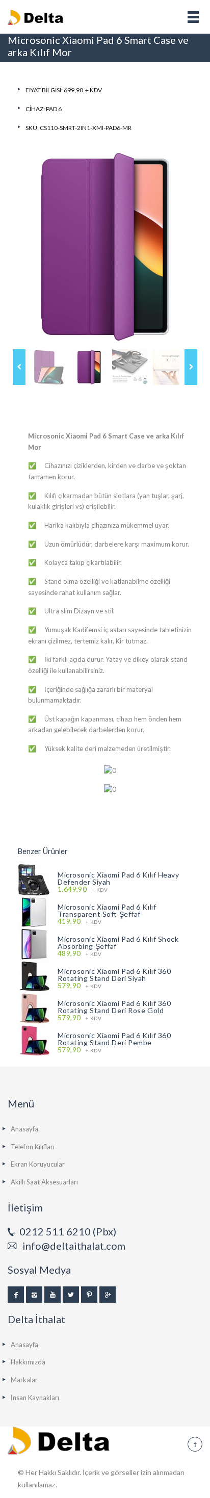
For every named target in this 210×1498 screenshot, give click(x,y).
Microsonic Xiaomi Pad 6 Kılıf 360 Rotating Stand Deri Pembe (114, 1039)
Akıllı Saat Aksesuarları (44, 1182)
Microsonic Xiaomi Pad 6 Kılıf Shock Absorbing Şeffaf (118, 942)
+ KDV (83, 889)
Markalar (24, 1380)
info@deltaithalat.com (73, 1245)
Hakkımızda (28, 1362)
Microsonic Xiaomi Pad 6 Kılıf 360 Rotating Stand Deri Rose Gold (114, 1007)
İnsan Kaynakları (35, 1397)
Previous (19, 367)
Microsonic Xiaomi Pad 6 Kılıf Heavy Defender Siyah (118, 878)
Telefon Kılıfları (33, 1147)
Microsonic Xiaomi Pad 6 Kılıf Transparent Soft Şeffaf (107, 910)
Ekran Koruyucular (38, 1164)
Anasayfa (24, 1129)
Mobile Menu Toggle (193, 17)
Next (191, 367)
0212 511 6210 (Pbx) (67, 1231)
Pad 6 (54, 109)
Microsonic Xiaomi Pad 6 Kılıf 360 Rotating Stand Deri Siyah (114, 975)
